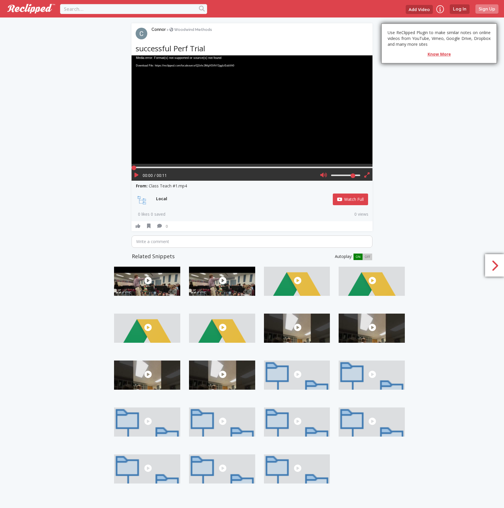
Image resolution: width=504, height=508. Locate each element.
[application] (252, 109)
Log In (459, 9)
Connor (158, 29)
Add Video (419, 9)
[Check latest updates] (440, 9)
